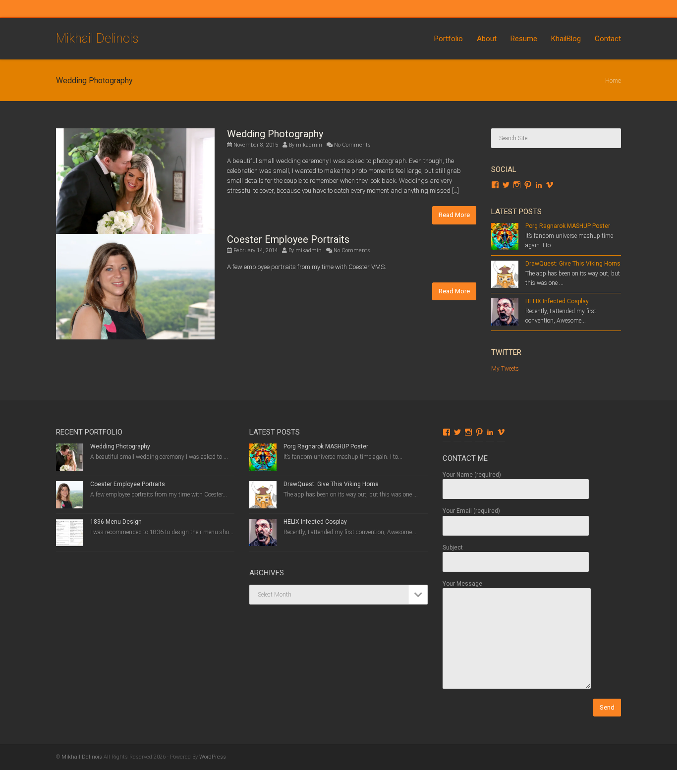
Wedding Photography (275, 134)
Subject (453, 547)
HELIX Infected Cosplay (557, 301)
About (487, 38)
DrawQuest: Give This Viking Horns (573, 263)
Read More (454, 215)
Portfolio (448, 38)
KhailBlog (566, 38)
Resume (523, 38)
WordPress (212, 757)
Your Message (462, 583)
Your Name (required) (472, 474)
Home (613, 80)
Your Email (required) (471, 510)
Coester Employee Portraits (288, 239)
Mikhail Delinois (97, 38)
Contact (608, 38)
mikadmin (309, 145)
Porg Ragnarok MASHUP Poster (567, 225)
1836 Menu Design (116, 521)
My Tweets (505, 368)
